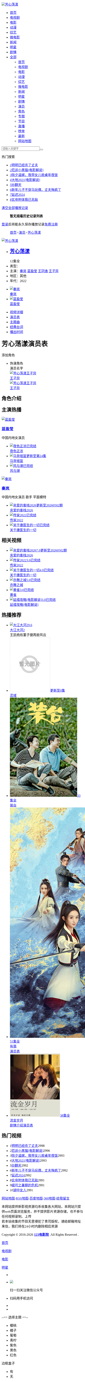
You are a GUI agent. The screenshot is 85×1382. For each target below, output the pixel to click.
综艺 (13, 32)
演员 (21, 106)
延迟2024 (17, 194)
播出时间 (16, 332)
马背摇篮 (16, 461)
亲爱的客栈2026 (21, 510)
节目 (21, 121)
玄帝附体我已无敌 (24, 199)
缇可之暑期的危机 (25, 1185)
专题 (21, 116)
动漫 (13, 27)
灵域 (13, 695)
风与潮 (15, 471)
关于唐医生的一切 (23, 530)
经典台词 (16, 327)
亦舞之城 (16, 585)
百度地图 (36, 1198)
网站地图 (24, 141)
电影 (13, 22)
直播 (21, 126)
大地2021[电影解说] (25, 180)
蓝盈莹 (32, 271)
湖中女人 (19, 1190)
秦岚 (23, 271)
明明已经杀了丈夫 (24, 165)
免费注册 (51, 224)
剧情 (13, 52)
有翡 (13, 1046)
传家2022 (16, 520)
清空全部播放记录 (15, 208)
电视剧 (15, 17)
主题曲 (15, 322)
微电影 (15, 37)
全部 (13, 57)
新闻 (13, 42)
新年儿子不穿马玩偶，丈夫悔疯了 (35, 190)
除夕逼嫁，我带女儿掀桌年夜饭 (34, 175)
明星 (13, 47)
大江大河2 (17, 630)
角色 (21, 111)
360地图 (49, 1198)
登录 (5, 224)
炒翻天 (15, 185)
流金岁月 (16, 1120)
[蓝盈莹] (16, 299)
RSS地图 (22, 1198)
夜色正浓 (16, 451)
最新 (21, 136)
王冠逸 (43, 271)
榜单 (21, 131)
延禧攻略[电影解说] (24, 604)
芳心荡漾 (11, 4)
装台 (13, 805)
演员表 (15, 317)
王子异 (54, 271)
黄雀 (13, 595)
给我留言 (63, 1198)
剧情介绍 (16, 1125)
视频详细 (16, 312)
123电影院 (41, 1234)
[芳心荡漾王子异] (23, 373)
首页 (13, 12)
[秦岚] (15, 289)
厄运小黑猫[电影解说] (26, 170)
